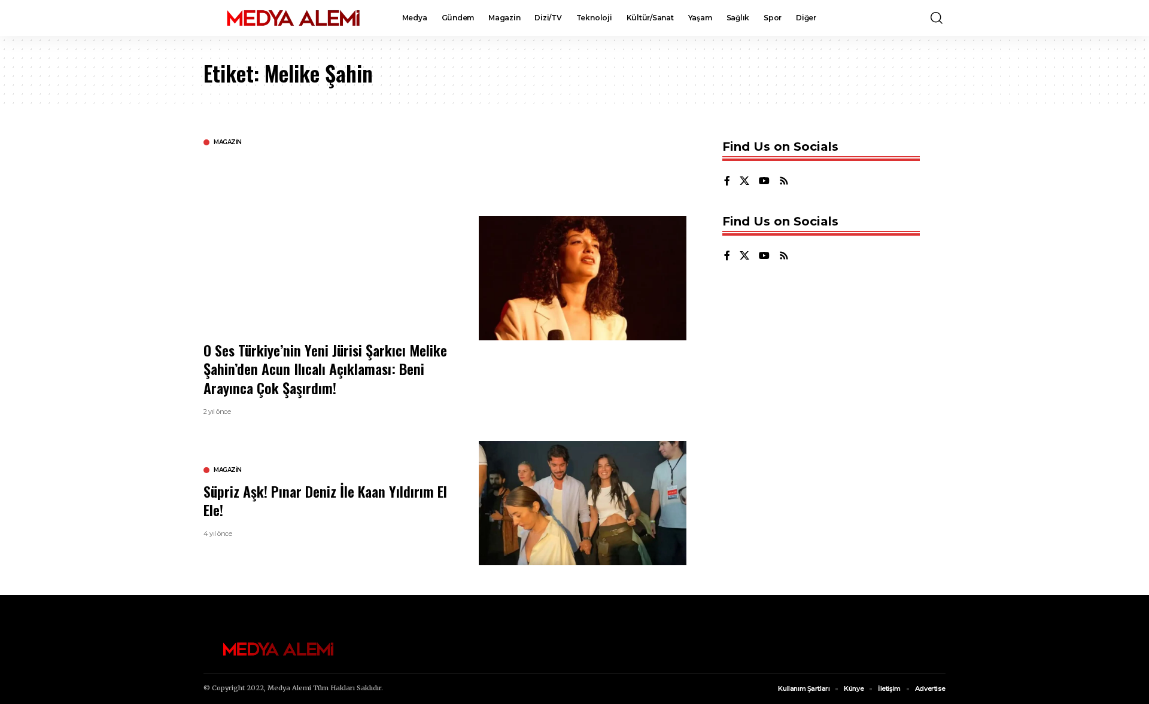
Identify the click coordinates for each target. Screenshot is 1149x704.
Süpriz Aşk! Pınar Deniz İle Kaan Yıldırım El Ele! (325, 500)
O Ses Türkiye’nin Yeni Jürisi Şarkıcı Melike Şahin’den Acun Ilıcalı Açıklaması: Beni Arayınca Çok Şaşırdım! (325, 368)
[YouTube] (764, 181)
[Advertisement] (332, 242)
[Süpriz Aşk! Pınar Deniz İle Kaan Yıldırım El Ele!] (582, 503)
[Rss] (784, 181)
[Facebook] (727, 181)
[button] (937, 18)
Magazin (228, 142)
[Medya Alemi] (293, 18)
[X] (744, 181)
